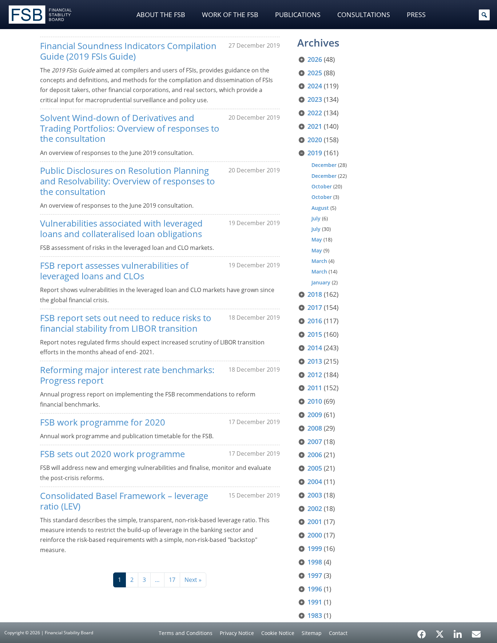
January (320, 282)
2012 (314, 374)
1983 (314, 615)
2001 (314, 521)
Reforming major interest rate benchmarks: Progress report (127, 375)
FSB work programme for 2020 (102, 422)
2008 (314, 428)
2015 (314, 334)
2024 (314, 85)
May (316, 239)
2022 (314, 112)
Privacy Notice (237, 633)
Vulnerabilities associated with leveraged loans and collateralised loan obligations (121, 228)
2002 (314, 508)
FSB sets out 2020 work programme (112, 454)
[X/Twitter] (440, 633)
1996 (314, 588)
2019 (314, 152)
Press (416, 14)
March (319, 260)
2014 (314, 347)
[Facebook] (422, 631)
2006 (314, 454)
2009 (314, 414)
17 (172, 580)
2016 (314, 320)
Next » (193, 580)
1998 (314, 562)
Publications (298, 14)
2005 (314, 468)
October (321, 186)
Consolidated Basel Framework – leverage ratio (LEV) (124, 501)
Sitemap (312, 633)
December (324, 164)
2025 (314, 72)
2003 (314, 495)
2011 (314, 387)
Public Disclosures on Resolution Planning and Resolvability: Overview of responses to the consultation (127, 180)
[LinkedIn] (458, 631)
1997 (314, 575)
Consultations (363, 14)
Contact (338, 633)
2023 (314, 99)
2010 (314, 401)
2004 (314, 481)
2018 (314, 294)
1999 (314, 548)
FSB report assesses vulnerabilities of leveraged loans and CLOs (114, 270)
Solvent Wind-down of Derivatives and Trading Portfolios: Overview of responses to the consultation (129, 128)
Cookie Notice (277, 633)
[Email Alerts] (476, 633)
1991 (314, 602)
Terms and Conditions (185, 633)
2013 (314, 361)
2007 (314, 441)
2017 (314, 307)
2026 (314, 59)
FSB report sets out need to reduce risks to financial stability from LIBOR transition (125, 323)
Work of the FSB (230, 14)
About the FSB (160, 14)
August (320, 207)
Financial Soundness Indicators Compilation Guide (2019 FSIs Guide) (128, 51)
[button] (484, 14)
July (316, 218)
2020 (314, 139)
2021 (314, 126)
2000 (314, 535)
